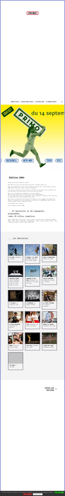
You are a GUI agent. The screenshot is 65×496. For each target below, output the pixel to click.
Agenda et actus (15, 101)
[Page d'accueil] (32, 13)
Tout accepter (59, 492)
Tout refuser (27, 494)
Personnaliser (38, 494)
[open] (62, 102)
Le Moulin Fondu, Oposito (27, 101)
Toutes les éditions (49, 389)
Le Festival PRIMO (39, 101)
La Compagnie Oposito (51, 101)
